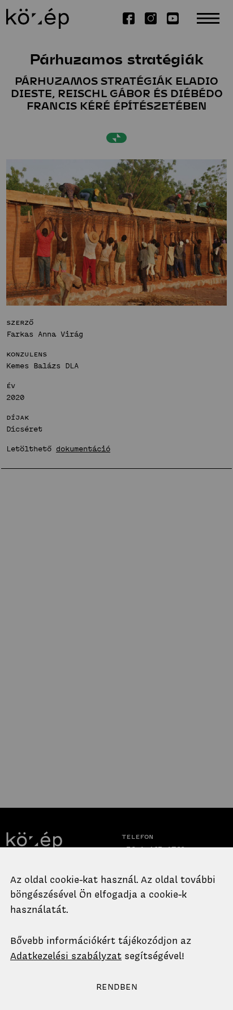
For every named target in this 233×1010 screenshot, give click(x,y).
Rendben (116, 986)
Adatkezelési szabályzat (66, 956)
